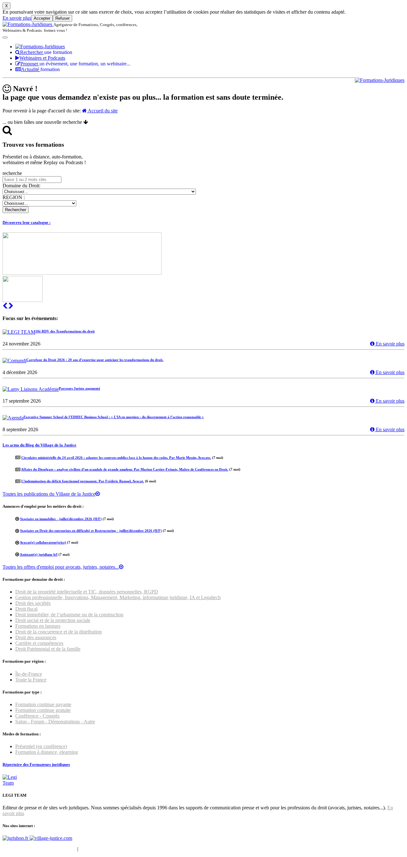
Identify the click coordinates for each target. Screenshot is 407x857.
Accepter (42, 18)
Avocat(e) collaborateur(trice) (43, 542)
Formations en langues (37, 626)
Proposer (75, 63)
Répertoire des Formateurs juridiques (36, 764)
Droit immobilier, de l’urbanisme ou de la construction (69, 614)
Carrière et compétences (39, 643)
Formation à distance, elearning (46, 752)
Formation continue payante (43, 704)
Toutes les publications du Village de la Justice (49, 494)
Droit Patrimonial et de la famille (47, 649)
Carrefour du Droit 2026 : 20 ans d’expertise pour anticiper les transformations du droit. (94, 360)
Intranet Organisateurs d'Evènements (39, 849)
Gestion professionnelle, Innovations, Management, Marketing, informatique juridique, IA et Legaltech (118, 597)
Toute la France (30, 679)
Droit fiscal (26, 609)
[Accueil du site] (28, 24)
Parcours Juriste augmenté (79, 388)
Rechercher (46, 52)
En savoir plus (17, 18)
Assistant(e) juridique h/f (39, 554)
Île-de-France (28, 674)
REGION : (14, 197)
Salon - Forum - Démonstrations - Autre (55, 721)
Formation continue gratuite (43, 710)
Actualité (40, 69)
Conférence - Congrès (37, 716)
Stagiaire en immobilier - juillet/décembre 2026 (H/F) (61, 519)
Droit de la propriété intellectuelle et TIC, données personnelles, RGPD (86, 591)
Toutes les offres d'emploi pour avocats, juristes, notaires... (61, 567)
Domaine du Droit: (21, 185)
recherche (12, 173)
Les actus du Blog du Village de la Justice (39, 445)
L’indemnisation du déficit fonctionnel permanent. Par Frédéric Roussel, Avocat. (82, 481)
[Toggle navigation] (5, 37)
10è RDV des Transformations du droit (65, 331)
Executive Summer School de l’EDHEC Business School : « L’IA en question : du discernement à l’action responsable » (114, 417)
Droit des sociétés (33, 603)
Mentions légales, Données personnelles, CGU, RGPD (134, 849)
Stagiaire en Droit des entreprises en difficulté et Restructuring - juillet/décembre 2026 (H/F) (91, 530)
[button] (6, 306)
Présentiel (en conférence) (41, 746)
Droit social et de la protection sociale (52, 620)
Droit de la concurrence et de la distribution (58, 631)
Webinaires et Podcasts (42, 58)
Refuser (62, 18)
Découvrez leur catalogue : (27, 222)
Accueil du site (102, 110)
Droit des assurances (35, 637)
